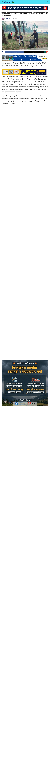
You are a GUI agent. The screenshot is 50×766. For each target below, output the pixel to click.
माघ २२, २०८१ (15, 19)
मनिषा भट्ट (8, 19)
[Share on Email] (47, 52)
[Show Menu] (2, 2)
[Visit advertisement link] (25, 9)
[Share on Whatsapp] (45, 52)
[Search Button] (47, 2)
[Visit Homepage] (9, 2)
